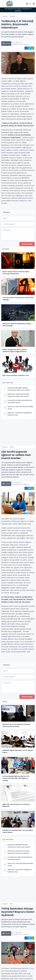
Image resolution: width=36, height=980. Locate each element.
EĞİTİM (12, 447)
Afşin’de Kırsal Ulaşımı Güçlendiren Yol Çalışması (18, 10)
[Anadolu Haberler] (9, 3)
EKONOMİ (12, 16)
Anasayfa (5, 16)
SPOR (11, 904)
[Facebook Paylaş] (26, 48)
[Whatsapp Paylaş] (32, 48)
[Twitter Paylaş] (29, 48)
